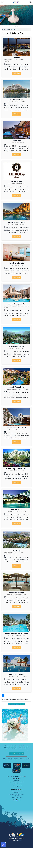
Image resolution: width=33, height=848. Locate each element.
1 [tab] (15, 26)
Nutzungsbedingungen (10, 748)
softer (20, 840)
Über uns (25, 746)
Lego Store (16, 783)
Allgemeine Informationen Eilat (12, 746)
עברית (4, 759)
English (10, 759)
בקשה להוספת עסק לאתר (17, 753)
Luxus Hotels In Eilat (12, 29)
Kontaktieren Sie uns (23, 748)
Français (21, 759)
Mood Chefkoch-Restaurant (16, 791)
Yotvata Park (16, 786)
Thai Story (16, 780)
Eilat (3, 29)
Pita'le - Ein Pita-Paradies (16, 785)
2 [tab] (18, 26)
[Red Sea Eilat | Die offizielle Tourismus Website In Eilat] (16, 2)
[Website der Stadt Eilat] (16, 765)
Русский (15, 759)
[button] (3, 844)
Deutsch (28, 759)
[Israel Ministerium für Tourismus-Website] (25, 765)
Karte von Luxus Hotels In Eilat (17, 704)
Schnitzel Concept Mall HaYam (17, 781)
